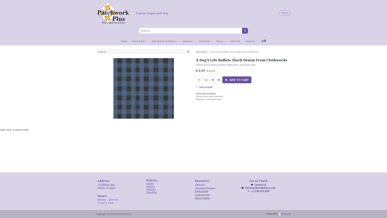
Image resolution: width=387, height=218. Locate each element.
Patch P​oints (201, 191)
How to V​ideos (202, 198)
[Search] (245, 31)
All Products (201, 51)
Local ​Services (202, 194)
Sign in (284, 12)
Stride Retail (285, 214)
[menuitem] (124, 41)
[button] (236, 79)
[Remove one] (199, 80)
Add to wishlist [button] (206, 87)
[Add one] (212, 80)
